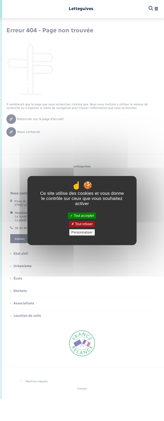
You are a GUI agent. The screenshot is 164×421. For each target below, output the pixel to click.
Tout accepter (83, 215)
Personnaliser (81, 232)
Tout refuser (83, 224)
